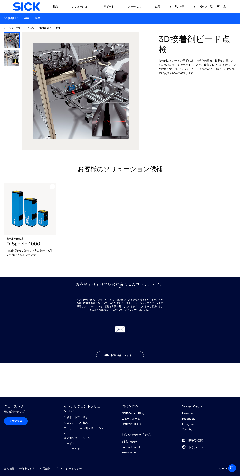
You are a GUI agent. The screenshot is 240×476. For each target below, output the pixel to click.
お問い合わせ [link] (130, 442)
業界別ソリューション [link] (77, 438)
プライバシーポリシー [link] (68, 468)
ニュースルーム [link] (131, 419)
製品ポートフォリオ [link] (76, 417)
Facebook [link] (188, 419)
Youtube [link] (187, 430)
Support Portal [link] (131, 447)
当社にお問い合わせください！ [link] (120, 355)
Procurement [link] (130, 453)
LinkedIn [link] (187, 413)
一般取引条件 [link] (27, 468)
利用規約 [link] (45, 468)
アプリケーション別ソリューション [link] (84, 430)
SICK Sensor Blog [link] (133, 413)
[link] (26, 6)
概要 (37, 18)
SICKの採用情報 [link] (131, 424)
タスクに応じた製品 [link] (76, 423)
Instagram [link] (188, 424)
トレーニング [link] (72, 449)
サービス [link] (69, 444)
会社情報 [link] (9, 468)
